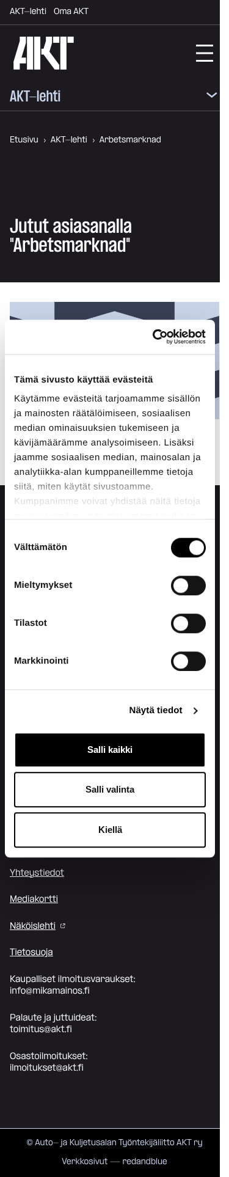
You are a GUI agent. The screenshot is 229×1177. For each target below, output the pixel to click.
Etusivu (24, 140)
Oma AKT (71, 11)
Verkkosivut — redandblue (114, 1161)
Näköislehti (33, 926)
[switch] (188, 585)
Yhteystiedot (37, 873)
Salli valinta (109, 789)
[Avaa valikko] (212, 97)
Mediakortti (34, 899)
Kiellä (110, 829)
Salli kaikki (110, 749)
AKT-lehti (28, 11)
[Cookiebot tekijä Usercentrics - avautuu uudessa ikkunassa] (155, 337)
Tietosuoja (31, 952)
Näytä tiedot (156, 710)
